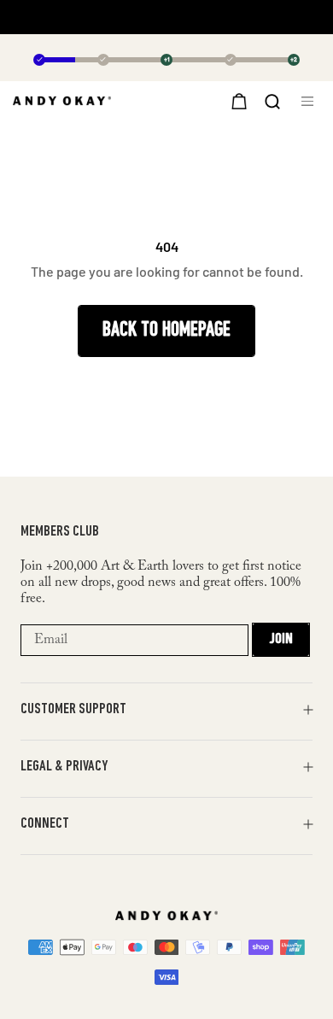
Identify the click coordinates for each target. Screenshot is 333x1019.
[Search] (272, 100)
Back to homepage (166, 330)
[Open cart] (237, 101)
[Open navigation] (310, 101)
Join (281, 639)
